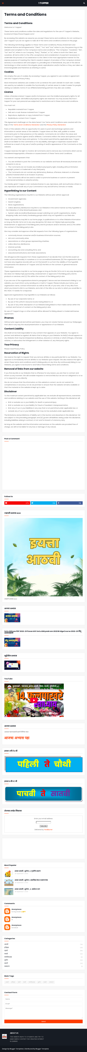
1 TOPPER (44, 3)
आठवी (43, 944)
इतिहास (43, 948)
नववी (43, 954)
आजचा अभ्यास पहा (16, 738)
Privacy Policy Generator (56, 125)
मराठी (43, 963)
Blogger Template (42, 1049)
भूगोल (43, 960)
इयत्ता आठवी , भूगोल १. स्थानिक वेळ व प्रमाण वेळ (31, 880)
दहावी (43, 951)
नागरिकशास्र (43, 957)
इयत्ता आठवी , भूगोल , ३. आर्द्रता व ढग (27, 889)
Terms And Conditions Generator (26, 125)
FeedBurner (48, 830)
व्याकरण (43, 966)
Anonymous (16, 909)
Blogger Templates (17, 1049)
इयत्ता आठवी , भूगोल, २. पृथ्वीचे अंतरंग (28, 871)
